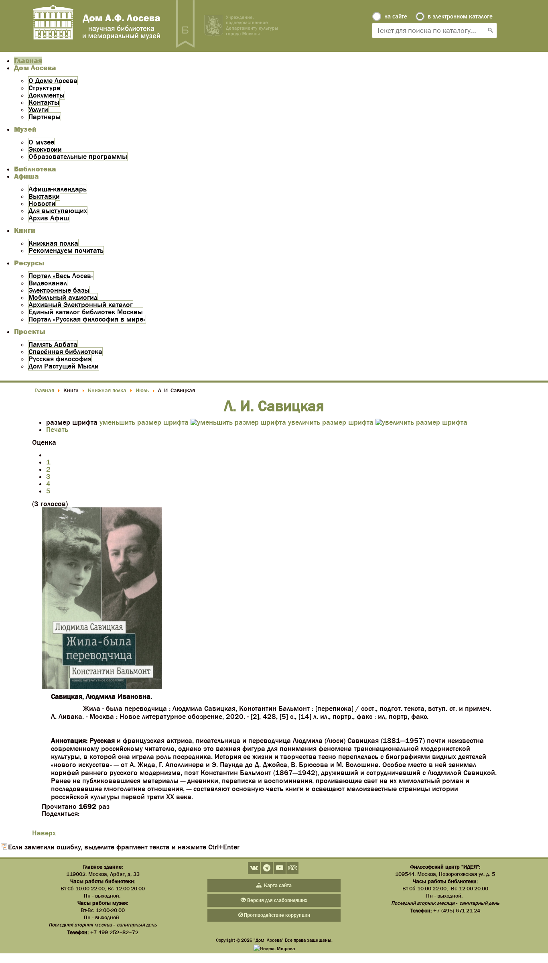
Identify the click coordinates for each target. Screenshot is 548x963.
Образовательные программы (77, 157)
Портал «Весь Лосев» (60, 276)
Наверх (44, 833)
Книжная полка (53, 243)
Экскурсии (45, 149)
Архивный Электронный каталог (80, 305)
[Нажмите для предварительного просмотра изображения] (102, 687)
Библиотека (35, 169)
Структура (44, 88)
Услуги (38, 110)
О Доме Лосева (52, 81)
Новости (41, 204)
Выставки (44, 196)
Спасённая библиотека (65, 352)
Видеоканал (47, 283)
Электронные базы (58, 290)
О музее (41, 142)
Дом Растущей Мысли (63, 366)
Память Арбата (52, 344)
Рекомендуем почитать (66, 250)
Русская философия (59, 359)
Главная (28, 61)
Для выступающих (57, 211)
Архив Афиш (48, 218)
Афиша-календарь (57, 189)
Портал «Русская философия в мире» (87, 319)
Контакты (43, 102)
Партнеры (44, 117)
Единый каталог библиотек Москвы (85, 312)
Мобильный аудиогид (62, 297)
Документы (46, 95)
